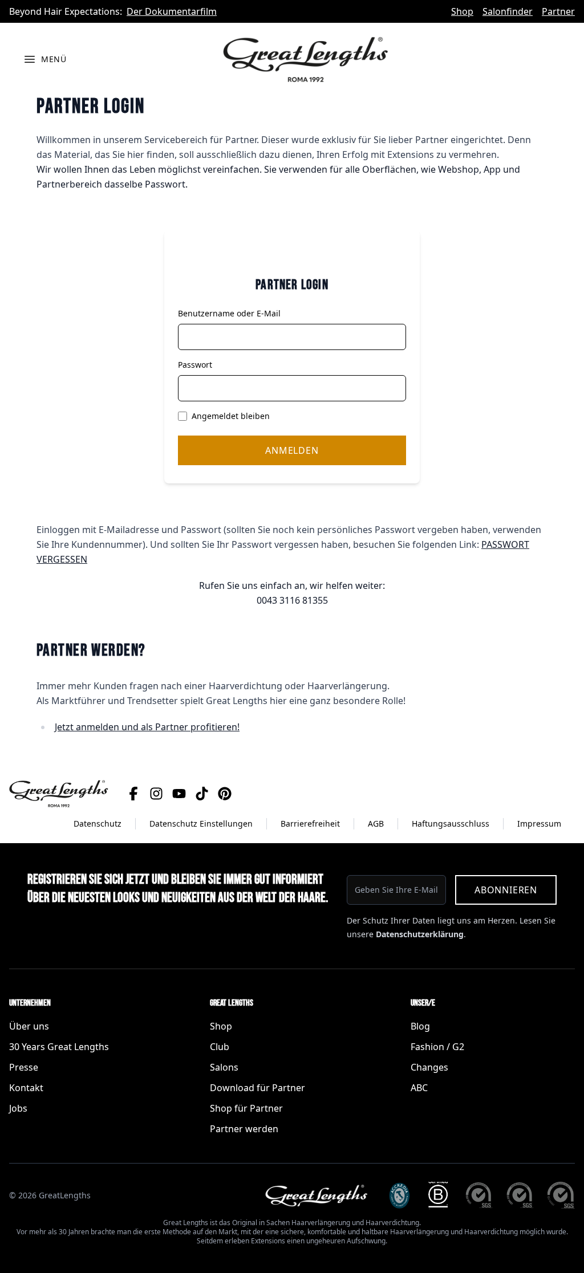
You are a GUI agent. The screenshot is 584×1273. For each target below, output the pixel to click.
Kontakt (26, 1087)
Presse (23, 1067)
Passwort (195, 364)
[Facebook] (133, 793)
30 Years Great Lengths (59, 1046)
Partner (558, 11)
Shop (462, 11)
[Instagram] (156, 793)
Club (219, 1046)
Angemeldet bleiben (231, 415)
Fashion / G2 (437, 1046)
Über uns (29, 1026)
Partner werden (244, 1128)
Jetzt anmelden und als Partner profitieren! (147, 727)
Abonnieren (505, 890)
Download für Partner (257, 1087)
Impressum (539, 823)
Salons (224, 1067)
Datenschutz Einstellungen (201, 823)
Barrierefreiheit (310, 823)
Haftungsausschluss (450, 823)
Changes (429, 1067)
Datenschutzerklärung (420, 934)
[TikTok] (202, 793)
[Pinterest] (225, 793)
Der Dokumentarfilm (172, 11)
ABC (419, 1087)
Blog (420, 1026)
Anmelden (291, 450)
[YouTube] (179, 793)
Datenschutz (97, 823)
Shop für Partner (246, 1108)
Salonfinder (507, 11)
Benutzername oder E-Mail (229, 313)
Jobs (18, 1108)
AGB (376, 823)
